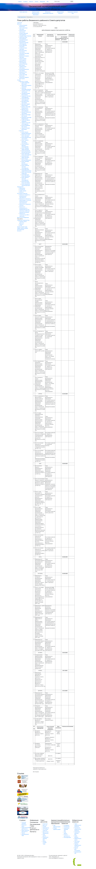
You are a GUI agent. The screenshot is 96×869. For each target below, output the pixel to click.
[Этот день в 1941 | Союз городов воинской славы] (22, 786)
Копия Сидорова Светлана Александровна (25, 167)
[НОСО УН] (22, 817)
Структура (19, 22)
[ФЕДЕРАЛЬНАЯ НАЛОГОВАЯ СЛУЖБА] (22, 799)
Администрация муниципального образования (35, 13)
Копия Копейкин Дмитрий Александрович (25, 145)
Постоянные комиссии (22, 193)
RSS (47, 1)
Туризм (23, 832)
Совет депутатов (23, 12)
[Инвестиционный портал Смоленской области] (22, 777)
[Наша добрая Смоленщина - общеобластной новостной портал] (22, 803)
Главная (20, 1)
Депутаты (19, 23)
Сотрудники (66, 825)
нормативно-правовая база (67, 829)
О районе (25, 1)
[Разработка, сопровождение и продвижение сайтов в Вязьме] (22, 794)
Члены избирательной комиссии (77, 825)
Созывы (19, 80)
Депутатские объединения (23, 217)
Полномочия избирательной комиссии (77, 829)
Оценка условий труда (22, 226)
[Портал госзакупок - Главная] (22, 781)
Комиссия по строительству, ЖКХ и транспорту (24, 215)
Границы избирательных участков (77, 845)
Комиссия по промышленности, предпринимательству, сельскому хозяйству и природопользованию (24, 209)
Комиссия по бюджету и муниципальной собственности (24, 196)
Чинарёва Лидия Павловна (25, 35)
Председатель (20, 186)
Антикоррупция (20, 229)
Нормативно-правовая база (73, 12)
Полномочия (22, 189)
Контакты (21, 192)
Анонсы (36, 1)
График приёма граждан (22, 228)
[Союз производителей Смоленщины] (22, 808)
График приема (22, 190)
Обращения (42, 1)
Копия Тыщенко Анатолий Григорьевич (25, 141)
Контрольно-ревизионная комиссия (48, 12)
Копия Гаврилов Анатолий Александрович (25, 179)
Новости (31, 1)
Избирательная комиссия (60, 12)
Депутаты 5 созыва (23, 81)
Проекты (21, 224)
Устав (20, 225)
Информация (22, 188)
